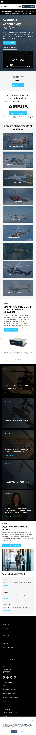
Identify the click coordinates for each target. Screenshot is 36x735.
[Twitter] (11, 677)
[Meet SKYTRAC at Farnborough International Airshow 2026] (18, 444)
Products (6, 624)
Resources (6, 635)
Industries (6, 632)
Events (7, 369)
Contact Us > (7, 585)
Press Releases (8, 647)
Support (5, 666)
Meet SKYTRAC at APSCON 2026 (17, 482)
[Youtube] (15, 677)
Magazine (8, 494)
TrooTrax (6, 705)
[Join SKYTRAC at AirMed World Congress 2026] (18, 381)
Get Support (29, 117)
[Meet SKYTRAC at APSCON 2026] (18, 474)
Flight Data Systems (9, 689)
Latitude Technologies (10, 697)
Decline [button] (21, 731)
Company (5, 655)
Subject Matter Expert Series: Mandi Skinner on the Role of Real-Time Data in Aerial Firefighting (18, 510)
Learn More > (7, 610)
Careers (5, 643)
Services (6, 628)
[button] (1, 1)
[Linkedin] (4, 677)
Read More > (9, 393)
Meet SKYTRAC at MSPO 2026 (16, 420)
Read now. (28, 13)
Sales (4, 662)
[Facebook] (7, 677)
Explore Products (19, 117)
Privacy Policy (17, 728)
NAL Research (7, 701)
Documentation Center (26, 2)
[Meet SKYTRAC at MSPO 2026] (18, 413)
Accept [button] (14, 731)
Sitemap (5, 716)
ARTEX (4, 685)
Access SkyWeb (8, 117)
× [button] (32, 720)
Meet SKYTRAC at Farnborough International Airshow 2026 (16, 451)
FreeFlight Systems (9, 693)
